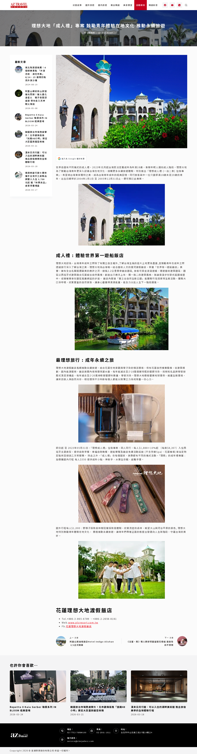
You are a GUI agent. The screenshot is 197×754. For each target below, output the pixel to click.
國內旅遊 (102, 5)
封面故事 (77, 5)
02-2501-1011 (103, 732)
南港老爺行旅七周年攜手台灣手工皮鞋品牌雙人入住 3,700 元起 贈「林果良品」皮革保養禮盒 (36, 179)
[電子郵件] (172, 5)
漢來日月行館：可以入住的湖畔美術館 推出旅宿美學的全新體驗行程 (36, 157)
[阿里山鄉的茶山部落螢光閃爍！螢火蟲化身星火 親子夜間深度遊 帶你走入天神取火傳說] (18, 93)
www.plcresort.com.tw (83, 622)
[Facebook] (165, 5)
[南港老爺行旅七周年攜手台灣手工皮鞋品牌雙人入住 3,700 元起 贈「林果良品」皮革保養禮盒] (18, 175)
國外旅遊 (89, 5)
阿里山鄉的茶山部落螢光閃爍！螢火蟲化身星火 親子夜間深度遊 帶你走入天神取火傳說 (36, 97)
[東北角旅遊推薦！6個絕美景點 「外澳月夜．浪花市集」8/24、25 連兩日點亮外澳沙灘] (18, 69)
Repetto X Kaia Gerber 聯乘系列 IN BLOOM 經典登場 (36, 118)
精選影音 (153, 5)
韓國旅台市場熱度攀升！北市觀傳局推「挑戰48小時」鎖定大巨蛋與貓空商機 (36, 136)
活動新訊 (140, 5)
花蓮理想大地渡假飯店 (79, 626)
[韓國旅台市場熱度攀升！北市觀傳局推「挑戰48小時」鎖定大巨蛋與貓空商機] (18, 134)
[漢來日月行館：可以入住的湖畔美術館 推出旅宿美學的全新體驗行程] (18, 154)
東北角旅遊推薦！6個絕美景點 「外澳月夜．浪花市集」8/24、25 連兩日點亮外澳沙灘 (35, 74)
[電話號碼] (179, 5)
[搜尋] (186, 5)
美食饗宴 (127, 5)
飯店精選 (115, 5)
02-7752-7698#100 (76, 732)
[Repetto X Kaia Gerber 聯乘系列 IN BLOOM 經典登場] (18, 117)
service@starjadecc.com (80, 741)
